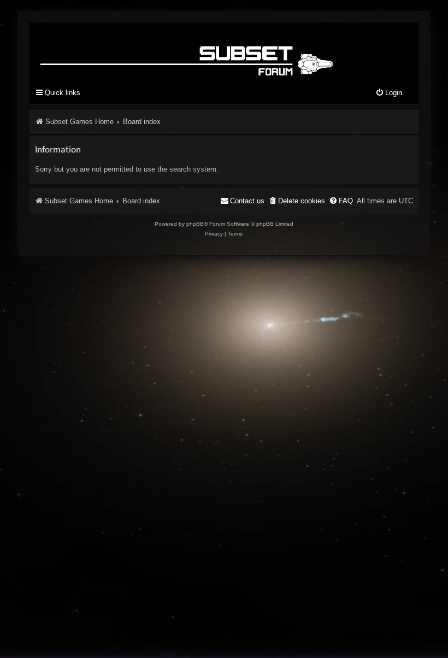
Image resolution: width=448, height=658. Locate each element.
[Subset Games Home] (189, 51)
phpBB (195, 224)
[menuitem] (388, 93)
